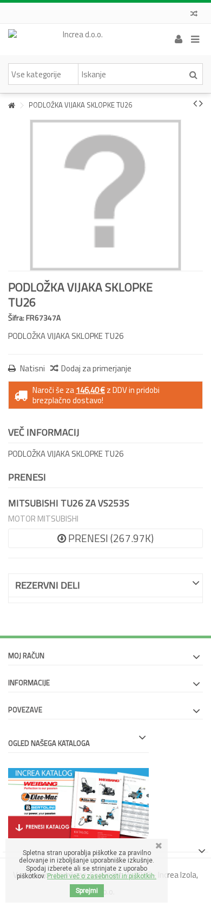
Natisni (31, 368)
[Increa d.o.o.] (78, 39)
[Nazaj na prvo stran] (11, 105)
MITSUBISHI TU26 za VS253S (68, 503)
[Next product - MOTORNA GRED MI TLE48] (201, 103)
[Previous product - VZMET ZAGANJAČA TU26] (195, 103)
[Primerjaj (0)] (193, 14)
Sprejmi (87, 890)
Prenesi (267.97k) (110, 538)
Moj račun (26, 655)
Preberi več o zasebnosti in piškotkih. (101, 876)
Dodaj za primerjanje (96, 368)
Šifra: (16, 317)
